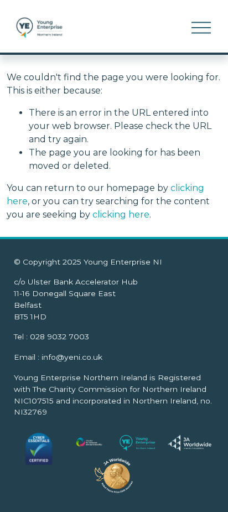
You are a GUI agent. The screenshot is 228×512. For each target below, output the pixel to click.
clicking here (120, 214)
